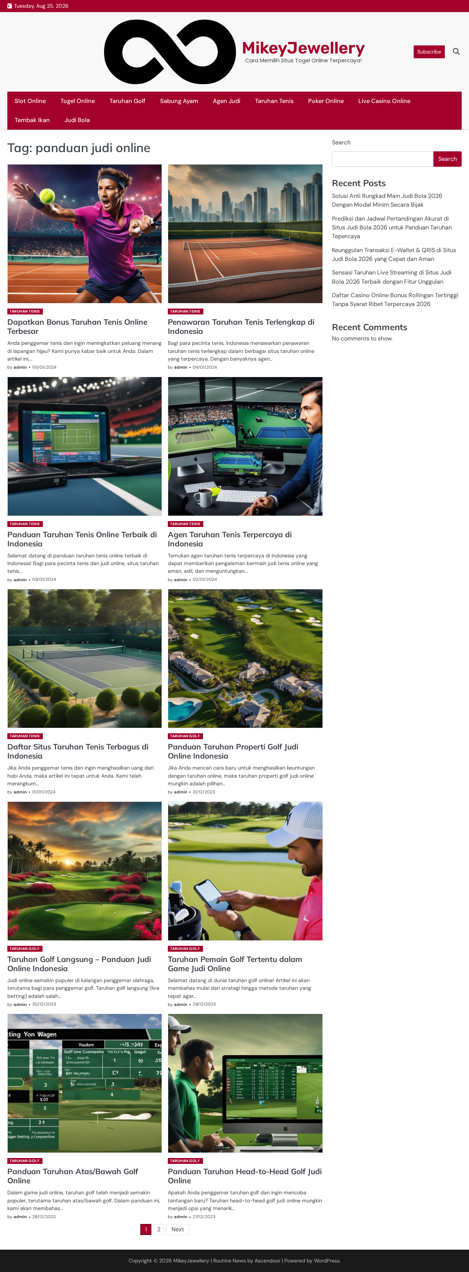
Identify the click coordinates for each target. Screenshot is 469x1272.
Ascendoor (267, 1260)
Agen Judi (226, 101)
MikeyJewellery (303, 48)
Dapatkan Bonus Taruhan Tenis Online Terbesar (77, 326)
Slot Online (30, 101)
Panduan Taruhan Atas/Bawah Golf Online (72, 1175)
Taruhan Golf (127, 101)
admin (20, 367)
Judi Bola (77, 120)
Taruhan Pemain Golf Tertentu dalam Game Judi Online (235, 963)
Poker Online (326, 101)
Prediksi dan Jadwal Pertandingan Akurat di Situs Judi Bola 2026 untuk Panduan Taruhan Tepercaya (392, 227)
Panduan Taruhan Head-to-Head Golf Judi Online (245, 1175)
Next (177, 1229)
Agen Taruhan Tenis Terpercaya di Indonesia (230, 539)
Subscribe (429, 51)
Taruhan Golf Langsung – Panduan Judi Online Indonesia (79, 963)
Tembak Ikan (32, 120)
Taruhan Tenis (274, 101)
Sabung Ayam (179, 101)
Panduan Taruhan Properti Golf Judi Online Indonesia (233, 751)
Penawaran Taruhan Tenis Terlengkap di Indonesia (241, 326)
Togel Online (77, 101)
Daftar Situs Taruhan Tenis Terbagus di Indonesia (77, 751)
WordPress (327, 1260)
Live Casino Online (384, 101)
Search (341, 142)
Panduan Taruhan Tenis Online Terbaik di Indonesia (82, 539)
